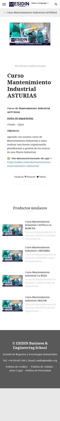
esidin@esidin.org (46, 360)
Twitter (42, 176)
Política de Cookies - (18, 366)
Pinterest (30, 176)
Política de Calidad (42, 366)
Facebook (19, 176)
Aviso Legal (16, 370)
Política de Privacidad (38, 370)
